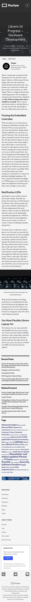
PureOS (6, 462)
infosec (12, 442)
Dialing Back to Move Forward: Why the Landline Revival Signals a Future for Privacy (15, 401)
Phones (23, 456)
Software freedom (11, 464)
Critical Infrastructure (14, 434)
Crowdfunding (23, 435)
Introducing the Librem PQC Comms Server (14, 412)
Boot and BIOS (7, 427)
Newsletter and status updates (14, 455)
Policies (4, 532)
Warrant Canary (6, 540)
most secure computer (14, 449)
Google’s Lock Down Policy (11, 370)
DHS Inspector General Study (11, 376)
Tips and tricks (10, 467)
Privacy (8, 459)
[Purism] (6, 69)
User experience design (20, 470)
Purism (13, 63)
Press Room (5, 494)
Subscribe (8, 558)
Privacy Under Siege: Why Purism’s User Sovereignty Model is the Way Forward (15, 379)
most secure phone (21, 451)
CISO (11, 430)
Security (24, 462)
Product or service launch (21, 459)
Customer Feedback (6, 437)
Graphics (7, 442)
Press (3, 459)
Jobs (3, 528)
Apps (19, 425)
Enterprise (5, 498)
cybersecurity (15, 437)
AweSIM (23, 425)
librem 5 (10, 444)
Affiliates (4, 506)
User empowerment (10, 468)
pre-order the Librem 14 (15, 342)
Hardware (21, 46)
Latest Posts (12, 59)
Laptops (4, 48)
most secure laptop (13, 48)
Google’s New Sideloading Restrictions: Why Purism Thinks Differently (15, 407)
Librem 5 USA (19, 444)
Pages (3, 509)
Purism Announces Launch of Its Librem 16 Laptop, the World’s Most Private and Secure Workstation (15, 365)
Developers (5, 502)
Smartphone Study (8, 373)
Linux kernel (7, 447)
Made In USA (14, 447)
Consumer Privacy (8, 432)
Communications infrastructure (20, 430)
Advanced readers (10, 424)
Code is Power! (7, 397)
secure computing (15, 462)
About (4, 59)
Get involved (5, 536)
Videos (11, 472)
